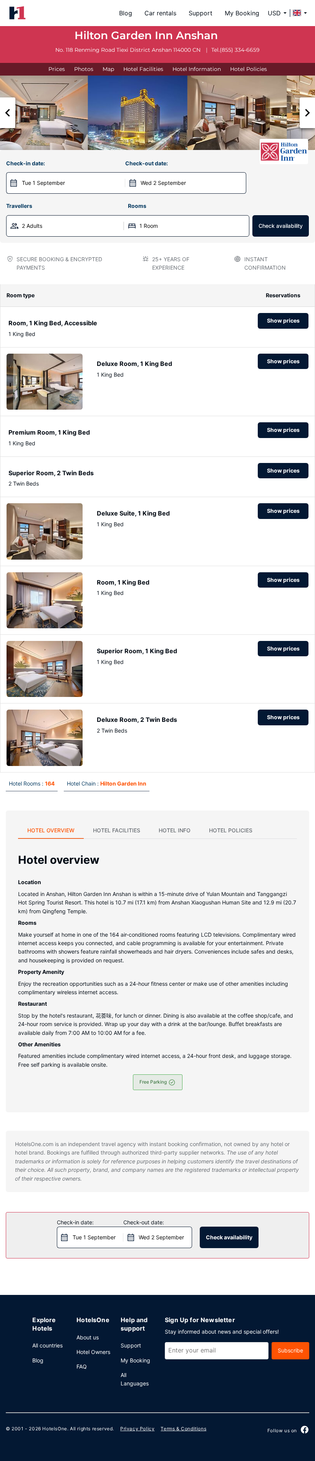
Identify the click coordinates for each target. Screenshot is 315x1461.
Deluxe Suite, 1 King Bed (133, 513)
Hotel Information (196, 69)
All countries (47, 1345)
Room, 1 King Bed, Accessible (52, 323)
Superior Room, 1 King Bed (137, 651)
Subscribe (290, 1350)
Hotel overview (51, 830)
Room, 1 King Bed (123, 582)
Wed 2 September (163, 183)
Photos (83, 69)
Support (200, 13)
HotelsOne (54, 1428)
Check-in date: (25, 163)
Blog (125, 13)
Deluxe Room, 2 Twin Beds (137, 719)
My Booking (242, 13)
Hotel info (175, 830)
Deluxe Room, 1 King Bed (134, 363)
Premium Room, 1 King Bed (49, 432)
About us (87, 1337)
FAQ (81, 1366)
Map (108, 69)
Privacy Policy (137, 1428)
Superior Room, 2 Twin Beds (51, 473)
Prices (56, 69)
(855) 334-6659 (240, 49)
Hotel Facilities (143, 69)
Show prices (283, 320)
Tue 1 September (43, 183)
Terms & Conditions (183, 1428)
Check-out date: (146, 163)
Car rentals (160, 13)
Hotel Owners (93, 1352)
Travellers (19, 206)
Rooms (137, 206)
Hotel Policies (248, 69)
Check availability (281, 225)
